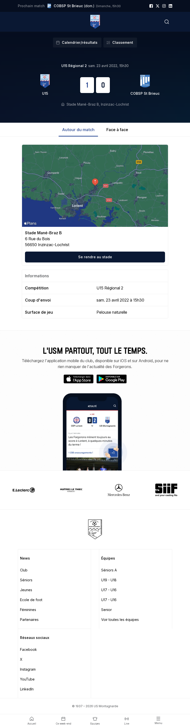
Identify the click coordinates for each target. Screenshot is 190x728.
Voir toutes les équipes (120, 619)
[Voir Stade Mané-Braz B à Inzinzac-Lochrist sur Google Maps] (95, 186)
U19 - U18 (109, 580)
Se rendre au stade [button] (95, 257)
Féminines (28, 610)
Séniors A (109, 570)
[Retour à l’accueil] (95, 22)
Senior (106, 610)
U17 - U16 (109, 590)
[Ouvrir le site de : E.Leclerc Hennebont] (24, 490)
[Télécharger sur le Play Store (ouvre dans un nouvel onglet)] (111, 379)
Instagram (28, 669)
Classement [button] (122, 42)
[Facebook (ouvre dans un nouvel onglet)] (151, 6)
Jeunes (26, 590)
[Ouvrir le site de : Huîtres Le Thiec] (71, 490)
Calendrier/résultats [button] (79, 42)
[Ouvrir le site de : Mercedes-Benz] (119, 490)
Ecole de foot (31, 600)
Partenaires (29, 619)
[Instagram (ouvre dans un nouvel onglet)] (164, 6)
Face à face (117, 129)
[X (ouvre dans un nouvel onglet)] (157, 6)
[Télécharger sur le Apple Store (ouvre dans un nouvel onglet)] (79, 379)
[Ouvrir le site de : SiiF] (166, 490)
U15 (45, 93)
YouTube (27, 679)
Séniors (26, 580)
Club (23, 570)
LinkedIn (27, 689)
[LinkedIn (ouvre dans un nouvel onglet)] (170, 6)
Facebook (28, 649)
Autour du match (78, 129)
